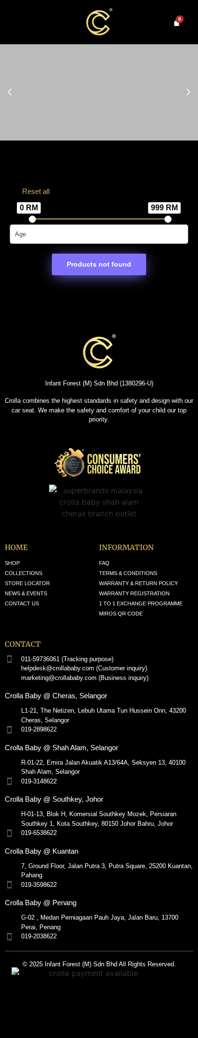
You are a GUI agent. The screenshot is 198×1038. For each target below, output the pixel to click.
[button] (9, 92)
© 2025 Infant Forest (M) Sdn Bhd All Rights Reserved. (99, 964)
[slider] (32, 219)
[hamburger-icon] (15, 22)
